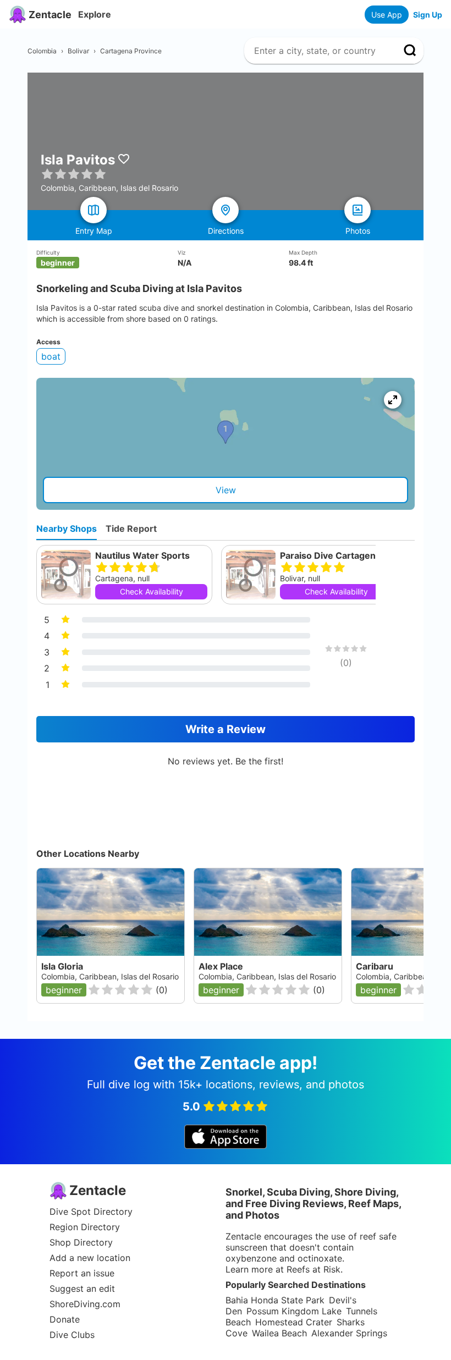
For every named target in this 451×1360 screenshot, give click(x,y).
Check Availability (151, 591)
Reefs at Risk (313, 1269)
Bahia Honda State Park (275, 1300)
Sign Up (427, 14)
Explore (94, 14)
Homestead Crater (293, 1322)
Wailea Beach (279, 1333)
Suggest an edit (82, 1288)
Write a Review (225, 729)
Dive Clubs (72, 1334)
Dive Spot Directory (91, 1211)
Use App (386, 14)
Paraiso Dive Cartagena (330, 555)
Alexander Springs (349, 1333)
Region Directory (85, 1226)
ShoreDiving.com (85, 1303)
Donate (65, 1319)
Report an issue (82, 1273)
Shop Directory (81, 1242)
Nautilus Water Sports (142, 555)
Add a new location (90, 1257)
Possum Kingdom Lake (294, 1311)
